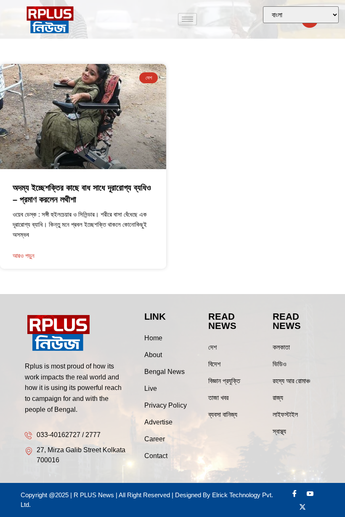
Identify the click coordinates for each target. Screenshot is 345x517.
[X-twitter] (302, 507)
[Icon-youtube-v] (310, 493)
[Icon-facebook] (294, 493)
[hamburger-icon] (187, 19)
